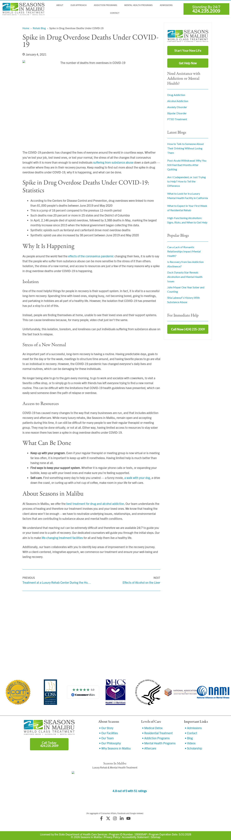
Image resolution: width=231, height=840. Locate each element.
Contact (114, 13)
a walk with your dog (137, 478)
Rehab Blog (39, 28)
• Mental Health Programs (159, 743)
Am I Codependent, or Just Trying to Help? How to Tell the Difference (186, 181)
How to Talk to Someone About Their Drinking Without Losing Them (185, 148)
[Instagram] (114, 818)
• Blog (189, 738)
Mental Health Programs (138, 5)
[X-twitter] (108, 818)
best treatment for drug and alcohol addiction (95, 504)
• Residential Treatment (157, 733)
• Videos (190, 743)
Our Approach (79, 5)
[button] (5, 693)
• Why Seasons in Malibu (115, 748)
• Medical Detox (152, 728)
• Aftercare (149, 748)
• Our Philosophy (110, 743)
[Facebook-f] (101, 818)
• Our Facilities (108, 733)
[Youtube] (128, 818)
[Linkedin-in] (121, 818)
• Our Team (106, 738)
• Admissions (193, 728)
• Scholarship (193, 748)
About (59, 5)
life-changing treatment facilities (62, 538)
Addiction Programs (105, 5)
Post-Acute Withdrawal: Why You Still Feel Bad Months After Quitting (186, 165)
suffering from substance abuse (113, 162)
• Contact (191, 733)
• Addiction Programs (156, 738)
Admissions (166, 5)
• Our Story (106, 728)
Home (25, 28)
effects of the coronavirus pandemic (91, 256)
